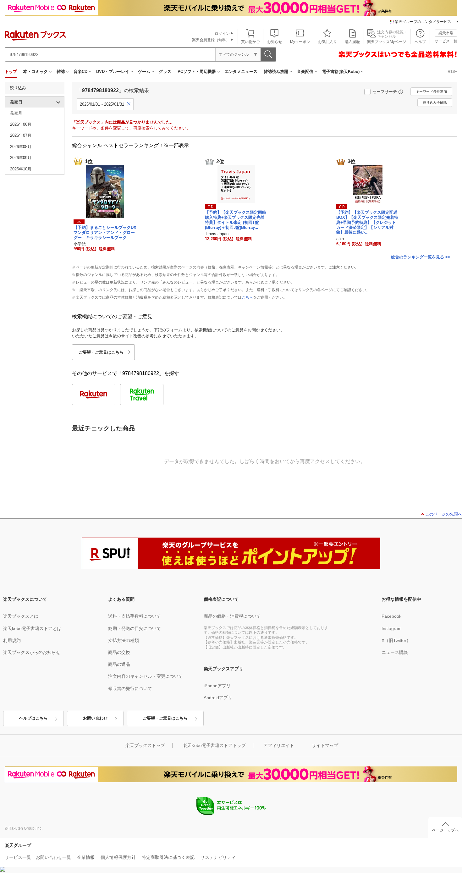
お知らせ (274, 42)
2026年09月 (20, 157)
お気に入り (327, 42)
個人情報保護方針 (118, 857)
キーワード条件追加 (431, 91)
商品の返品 (119, 664)
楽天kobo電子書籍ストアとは (32, 628)
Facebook (391, 616)
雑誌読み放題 (276, 71)
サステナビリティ (218, 857)
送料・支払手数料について (134, 616)
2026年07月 (20, 135)
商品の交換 (119, 652)
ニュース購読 (395, 652)
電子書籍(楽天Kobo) (341, 71)
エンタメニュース (241, 71)
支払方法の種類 (123, 640)
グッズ (165, 71)
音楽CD (80, 71)
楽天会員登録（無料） (211, 40)
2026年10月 (20, 169)
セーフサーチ (384, 91)
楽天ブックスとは (20, 616)
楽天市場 (446, 33)
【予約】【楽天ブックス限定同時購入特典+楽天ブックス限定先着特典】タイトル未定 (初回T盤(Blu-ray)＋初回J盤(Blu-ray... (235, 219)
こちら (247, 297)
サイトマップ (325, 745)
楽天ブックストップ (145, 745)
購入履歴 (352, 42)
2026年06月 (20, 124)
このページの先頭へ (443, 514)
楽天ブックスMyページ (386, 42)
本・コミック (35, 71)
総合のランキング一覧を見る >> (420, 257)
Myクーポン (300, 42)
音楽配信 (305, 71)
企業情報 (86, 857)
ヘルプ (420, 42)
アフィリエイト (278, 745)
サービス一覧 (446, 41)
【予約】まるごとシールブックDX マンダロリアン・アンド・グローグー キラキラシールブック (107, 232)
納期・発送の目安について (134, 628)
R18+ (452, 71)
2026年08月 (20, 146)
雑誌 (61, 71)
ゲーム (144, 71)
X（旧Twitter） (396, 640)
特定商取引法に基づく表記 (168, 857)
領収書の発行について (130, 688)
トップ (11, 71)
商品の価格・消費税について (232, 616)
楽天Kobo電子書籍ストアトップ (214, 745)
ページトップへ (445, 830)
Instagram (392, 628)
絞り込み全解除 (435, 102)
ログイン (222, 33)
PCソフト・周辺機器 (197, 71)
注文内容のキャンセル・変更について (145, 676)
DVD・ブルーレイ (112, 71)
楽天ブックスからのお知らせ (31, 652)
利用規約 (12, 640)
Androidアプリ (218, 697)
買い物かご (250, 42)
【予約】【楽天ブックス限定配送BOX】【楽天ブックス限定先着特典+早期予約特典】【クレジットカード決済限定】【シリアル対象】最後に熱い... (367, 222)
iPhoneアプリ (217, 685)
